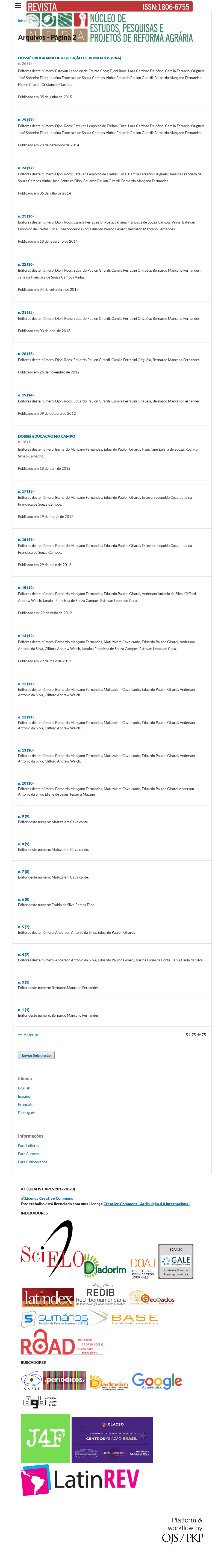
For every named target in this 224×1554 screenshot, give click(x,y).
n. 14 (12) (26, 635)
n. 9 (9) (23, 816)
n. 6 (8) (23, 899)
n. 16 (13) (26, 539)
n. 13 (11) (26, 684)
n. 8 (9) (23, 844)
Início (22, 21)
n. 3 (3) (23, 982)
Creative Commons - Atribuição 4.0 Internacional (147, 1203)
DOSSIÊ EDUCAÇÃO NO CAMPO (46, 436)
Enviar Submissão (36, 1055)
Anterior (31, 1034)
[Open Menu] (18, 5)
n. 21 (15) (26, 312)
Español (24, 1096)
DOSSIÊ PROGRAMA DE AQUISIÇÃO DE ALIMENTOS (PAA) (69, 58)
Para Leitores (28, 1145)
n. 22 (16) (26, 264)
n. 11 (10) (26, 750)
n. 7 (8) (23, 871)
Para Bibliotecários (32, 1162)
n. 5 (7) (23, 926)
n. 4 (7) (23, 954)
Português (27, 1112)
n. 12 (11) (26, 717)
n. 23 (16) (26, 216)
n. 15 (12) (26, 587)
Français (25, 1104)
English (24, 1088)
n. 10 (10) (26, 783)
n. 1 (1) (23, 1009)
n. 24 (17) (26, 168)
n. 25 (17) (26, 119)
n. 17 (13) (26, 491)
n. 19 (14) (26, 395)
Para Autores (28, 1154)
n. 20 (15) (26, 353)
